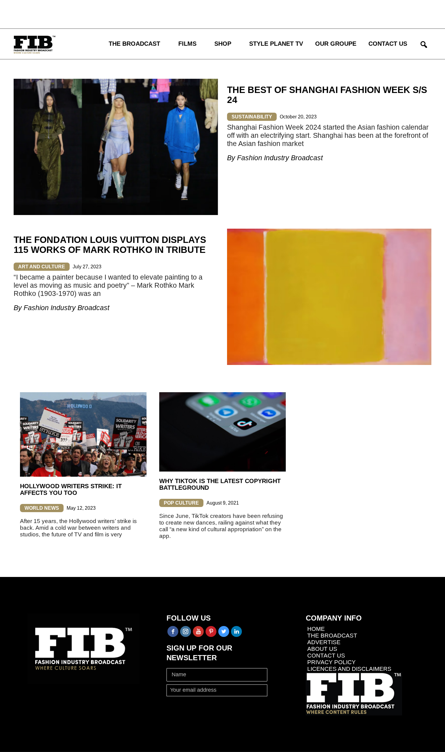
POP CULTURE (181, 502)
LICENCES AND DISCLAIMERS (349, 669)
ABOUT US (322, 649)
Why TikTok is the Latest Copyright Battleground (220, 484)
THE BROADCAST (134, 43)
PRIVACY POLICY (331, 662)
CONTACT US (387, 43)
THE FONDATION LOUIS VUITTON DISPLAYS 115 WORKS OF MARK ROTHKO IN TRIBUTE (110, 245)
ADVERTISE (324, 642)
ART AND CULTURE (41, 266)
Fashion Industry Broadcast (280, 158)
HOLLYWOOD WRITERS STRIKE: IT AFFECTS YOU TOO (71, 489)
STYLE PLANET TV (276, 43)
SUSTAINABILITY (252, 116)
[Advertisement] (177, 13)
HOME (316, 629)
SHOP (222, 43)
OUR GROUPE (335, 43)
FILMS (187, 43)
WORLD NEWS (42, 508)
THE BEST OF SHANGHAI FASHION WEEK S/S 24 (327, 95)
